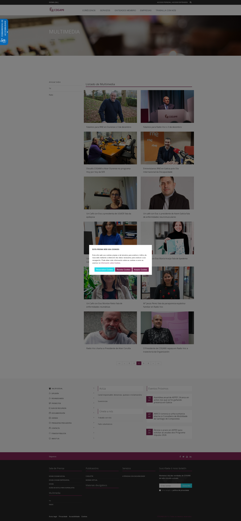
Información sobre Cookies (110, 263)
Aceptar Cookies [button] (140, 269)
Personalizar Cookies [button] (104, 269)
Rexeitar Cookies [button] (123, 269)
